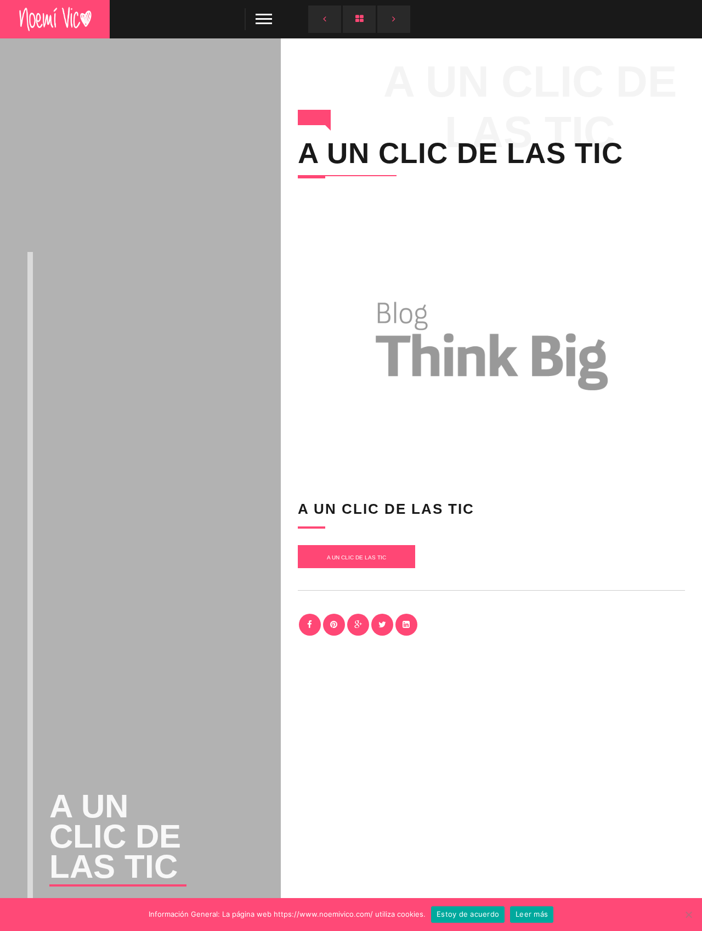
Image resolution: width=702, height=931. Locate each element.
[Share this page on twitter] (382, 625)
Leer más (532, 914)
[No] (688, 914)
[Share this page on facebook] (310, 625)
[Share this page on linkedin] (406, 625)
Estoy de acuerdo (468, 914)
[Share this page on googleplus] (358, 625)
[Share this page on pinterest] (334, 625)
